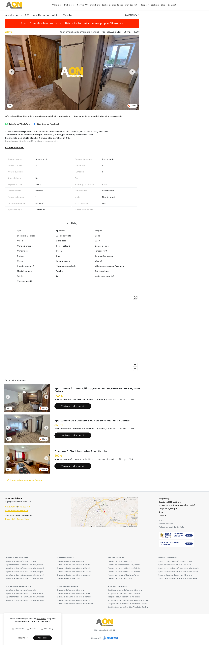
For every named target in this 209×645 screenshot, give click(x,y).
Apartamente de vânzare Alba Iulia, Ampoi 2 (25, 578)
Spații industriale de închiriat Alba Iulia (124, 593)
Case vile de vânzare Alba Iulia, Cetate (73, 565)
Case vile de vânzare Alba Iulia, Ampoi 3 (74, 575)
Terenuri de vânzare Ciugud (120, 578)
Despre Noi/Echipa (150, 5)
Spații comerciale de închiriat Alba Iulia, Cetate (128, 600)
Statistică (34, 628)
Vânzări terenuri (116, 557)
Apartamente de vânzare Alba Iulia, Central (25, 568)
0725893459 (24, 506)
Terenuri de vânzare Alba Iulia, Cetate (124, 568)
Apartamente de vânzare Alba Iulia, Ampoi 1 (25, 575)
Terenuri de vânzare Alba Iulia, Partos (123, 575)
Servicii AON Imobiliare (88, 5)
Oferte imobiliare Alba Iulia (18, 116)
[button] (12, 72)
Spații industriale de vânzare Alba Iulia (175, 575)
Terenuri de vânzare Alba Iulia (120, 561)
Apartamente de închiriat (19, 586)
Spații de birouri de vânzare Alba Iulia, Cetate (177, 578)
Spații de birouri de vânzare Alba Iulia (174, 565)
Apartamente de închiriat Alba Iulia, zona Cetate (98, 116)
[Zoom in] (135, 364)
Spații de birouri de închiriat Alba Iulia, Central (127, 603)
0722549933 (11, 506)
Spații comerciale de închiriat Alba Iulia (125, 590)
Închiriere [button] (69, 5)
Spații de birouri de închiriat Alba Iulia (124, 597)
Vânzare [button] (56, 5)
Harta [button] (133, 105)
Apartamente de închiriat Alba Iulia (53, 116)
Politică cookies (166, 523)
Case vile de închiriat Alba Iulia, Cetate (73, 593)
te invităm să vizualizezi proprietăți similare (97, 23)
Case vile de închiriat (67, 586)
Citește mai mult (14, 147)
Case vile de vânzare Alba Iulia (70, 561)
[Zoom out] (135, 369)
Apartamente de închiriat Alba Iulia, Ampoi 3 (25, 600)
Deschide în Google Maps (17, 519)
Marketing (48, 628)
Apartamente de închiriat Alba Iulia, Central (25, 597)
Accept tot (42, 637)
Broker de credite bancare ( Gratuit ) (120, 5)
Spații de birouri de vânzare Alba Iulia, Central (178, 571)
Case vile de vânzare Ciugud (69, 578)
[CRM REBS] (110, 638)
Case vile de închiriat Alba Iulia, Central (74, 597)
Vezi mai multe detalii (72, 406)
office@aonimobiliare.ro (16, 510)
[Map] (72, 333)
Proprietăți (164, 498)
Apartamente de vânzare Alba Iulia (21, 561)
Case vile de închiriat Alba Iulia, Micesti (73, 600)
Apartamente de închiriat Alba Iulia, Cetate (24, 593)
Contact (172, 5)
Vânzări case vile (65, 557)
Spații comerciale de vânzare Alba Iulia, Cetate (178, 568)
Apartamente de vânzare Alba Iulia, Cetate (24, 565)
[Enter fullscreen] (135, 297)
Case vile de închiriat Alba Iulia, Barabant (75, 603)
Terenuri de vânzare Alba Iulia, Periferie (124, 571)
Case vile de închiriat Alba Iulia (70, 590)
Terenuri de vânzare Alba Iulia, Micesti (124, 565)
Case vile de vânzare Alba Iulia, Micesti (73, 568)
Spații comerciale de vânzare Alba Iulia (175, 561)
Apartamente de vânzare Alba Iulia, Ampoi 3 (25, 571)
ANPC (161, 520)
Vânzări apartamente (17, 557)
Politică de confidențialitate (171, 527)
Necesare (19, 628)
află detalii (41, 618)
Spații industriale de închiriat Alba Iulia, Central (128, 607)
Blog (163, 5)
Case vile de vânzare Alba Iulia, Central (74, 571)
